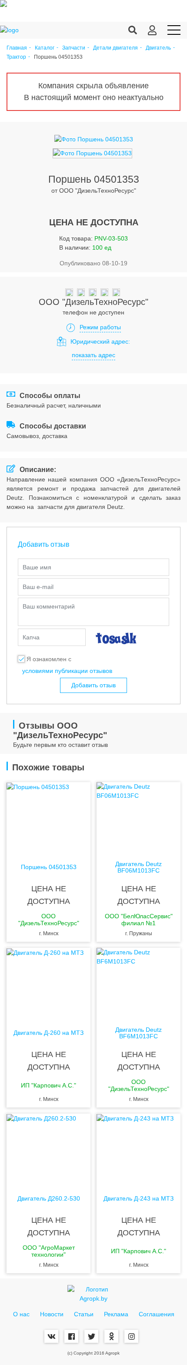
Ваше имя (37, 567)
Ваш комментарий (49, 606)
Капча (31, 637)
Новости (51, 1314)
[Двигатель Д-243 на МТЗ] (138, 1148)
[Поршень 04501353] (48, 817)
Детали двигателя (115, 48)
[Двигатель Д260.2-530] (48, 1148)
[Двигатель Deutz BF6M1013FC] (138, 982)
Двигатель (158, 48)
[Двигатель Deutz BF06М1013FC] (138, 817)
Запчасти (73, 48)
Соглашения (156, 1314)
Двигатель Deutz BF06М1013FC (138, 867)
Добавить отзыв (93, 685)
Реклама (116, 1314)
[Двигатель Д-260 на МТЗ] (48, 982)
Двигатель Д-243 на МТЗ (139, 1198)
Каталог (44, 48)
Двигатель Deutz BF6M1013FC (138, 1033)
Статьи (84, 1314)
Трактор (16, 57)
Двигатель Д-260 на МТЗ (48, 1033)
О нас (21, 1314)
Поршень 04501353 (49, 867)
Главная (17, 48)
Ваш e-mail (38, 586)
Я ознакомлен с (49, 659)
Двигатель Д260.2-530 (48, 1198)
